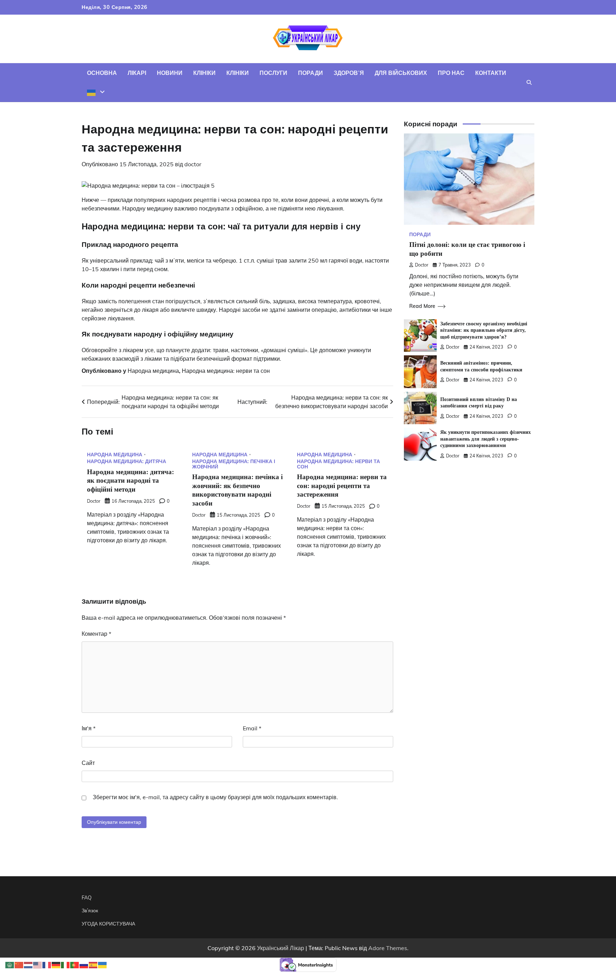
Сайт (88, 762)
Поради (310, 72)
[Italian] (65, 964)
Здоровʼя (349, 72)
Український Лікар (280, 948)
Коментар (96, 633)
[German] (56, 964)
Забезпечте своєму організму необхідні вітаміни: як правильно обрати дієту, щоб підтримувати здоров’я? (483, 330)
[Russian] (84, 964)
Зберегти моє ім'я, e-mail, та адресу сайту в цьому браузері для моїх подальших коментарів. (215, 797)
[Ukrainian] (96, 92)
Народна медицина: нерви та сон (226, 370)
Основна (102, 72)
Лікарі (137, 72)
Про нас (451, 72)
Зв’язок (90, 910)
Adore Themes (387, 948)
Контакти (490, 72)
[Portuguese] (74, 964)
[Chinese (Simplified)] (19, 964)
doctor (192, 164)
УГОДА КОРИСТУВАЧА (108, 923)
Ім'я (89, 728)
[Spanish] (93, 964)
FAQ (87, 897)
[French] (47, 964)
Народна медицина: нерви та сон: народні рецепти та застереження (342, 485)
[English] (37, 964)
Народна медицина (153, 370)
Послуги (273, 72)
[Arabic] (10, 964)
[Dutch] (28, 964)
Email (252, 728)
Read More (422, 306)
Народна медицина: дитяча (126, 461)
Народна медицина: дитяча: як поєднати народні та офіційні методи (130, 480)
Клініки (204, 72)
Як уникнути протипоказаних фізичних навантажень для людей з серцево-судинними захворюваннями (485, 439)
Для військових (401, 72)
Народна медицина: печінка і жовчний (233, 464)
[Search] (529, 82)
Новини (170, 72)
